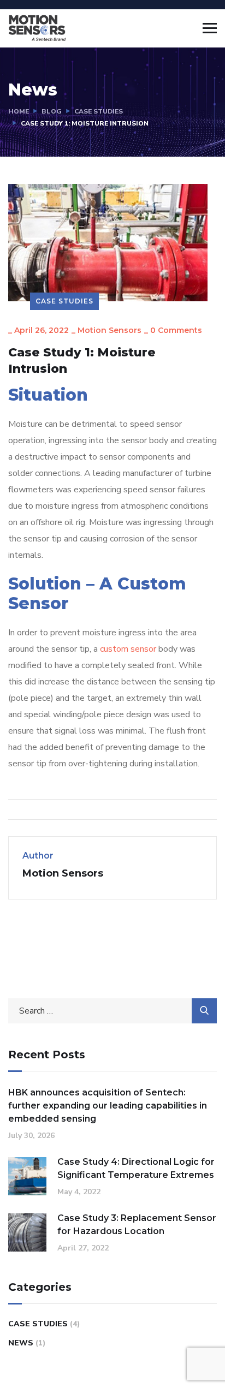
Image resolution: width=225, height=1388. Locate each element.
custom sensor (128, 649)
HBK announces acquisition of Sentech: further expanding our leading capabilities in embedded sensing (107, 1105)
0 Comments (176, 330)
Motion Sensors (109, 330)
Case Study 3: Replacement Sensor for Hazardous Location (136, 1224)
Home (18, 111)
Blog (52, 111)
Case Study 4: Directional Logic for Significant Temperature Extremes (136, 1168)
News (20, 1343)
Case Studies (98, 111)
